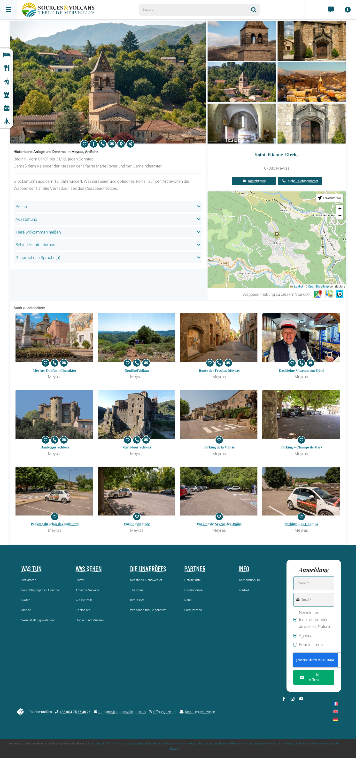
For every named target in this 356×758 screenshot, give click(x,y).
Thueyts (174, 748)
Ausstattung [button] (26, 219)
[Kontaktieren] (112, 144)
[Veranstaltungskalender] (6, 108)
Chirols (110, 743)
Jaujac (131, 743)
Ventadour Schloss (137, 447)
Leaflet (298, 286)
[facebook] (284, 699)
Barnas (90, 743)
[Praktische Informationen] (347, 9)
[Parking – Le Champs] (301, 491)
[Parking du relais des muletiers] (54, 491)
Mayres (181, 743)
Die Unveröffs (148, 568)
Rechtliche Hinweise (200, 712)
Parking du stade (137, 524)
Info (244, 568)
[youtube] (301, 699)
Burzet (100, 743)
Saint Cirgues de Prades (292, 743)
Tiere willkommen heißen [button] (38, 232)
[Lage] (121, 144)
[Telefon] (103, 144)
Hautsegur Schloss (54, 447)
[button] (277, 235)
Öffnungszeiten (164, 712)
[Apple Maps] (329, 294)
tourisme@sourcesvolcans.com (122, 712)
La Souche (168, 743)
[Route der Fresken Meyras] (219, 337)
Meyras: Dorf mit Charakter (55, 370)
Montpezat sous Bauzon (213, 743)
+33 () (75, 712)
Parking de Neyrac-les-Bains (219, 524)
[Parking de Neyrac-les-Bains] (219, 491)
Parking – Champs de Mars (301, 447)
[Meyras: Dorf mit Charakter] (54, 337)
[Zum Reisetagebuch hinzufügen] (84, 144)
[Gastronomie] (6, 68)
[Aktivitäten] (6, 81)
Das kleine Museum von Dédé (301, 370)
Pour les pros (311, 644)
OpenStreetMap (318, 286)
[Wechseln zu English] (335, 711)
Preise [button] (21, 206)
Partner (195, 568)
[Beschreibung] (93, 144)
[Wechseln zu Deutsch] (335, 719)
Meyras (192, 743)
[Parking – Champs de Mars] (301, 414)
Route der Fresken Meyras (219, 370)
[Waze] (339, 294)
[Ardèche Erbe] (6, 95)
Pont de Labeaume (254, 743)
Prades (272, 743)
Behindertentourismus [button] (35, 244)
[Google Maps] (318, 294)
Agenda (305, 635)
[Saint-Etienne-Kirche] (108, 22)
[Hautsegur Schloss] (54, 414)
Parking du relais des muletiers (54, 524)
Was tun (31, 568)
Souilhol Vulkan (137, 370)
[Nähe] (6, 121)
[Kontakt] (330, 9)
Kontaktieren (257, 181)
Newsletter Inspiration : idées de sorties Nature (315, 619)
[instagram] (292, 699)
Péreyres (235, 743)
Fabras (120, 743)
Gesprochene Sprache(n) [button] (37, 257)
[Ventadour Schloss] (137, 414)
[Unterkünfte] (6, 55)
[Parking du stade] (137, 491)
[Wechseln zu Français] (335, 703)
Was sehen (89, 568)
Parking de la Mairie (219, 447)
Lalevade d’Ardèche (148, 743)
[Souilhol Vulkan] (137, 337)
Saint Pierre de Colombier (324, 743)
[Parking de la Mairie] (219, 414)
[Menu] (8, 9)
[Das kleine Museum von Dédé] (301, 337)
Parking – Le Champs (301, 524)
